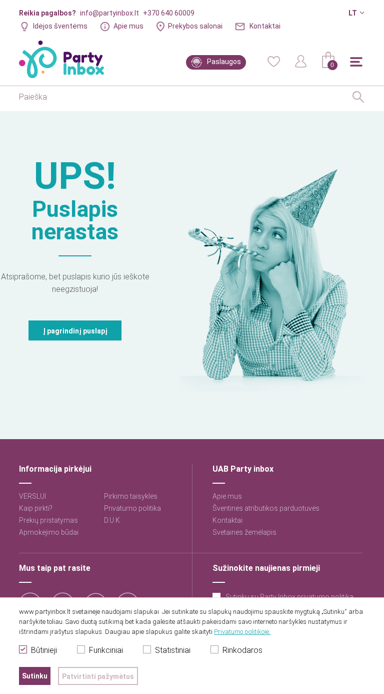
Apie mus (129, 26)
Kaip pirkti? (35, 508)
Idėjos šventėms (60, 26)
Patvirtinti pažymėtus (98, 676)
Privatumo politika (132, 508)
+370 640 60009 (168, 13)
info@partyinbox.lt (109, 13)
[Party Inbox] (61, 59)
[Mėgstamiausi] (273, 60)
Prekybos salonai (195, 26)
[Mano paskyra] (301, 60)
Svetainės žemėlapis (244, 532)
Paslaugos (224, 62)
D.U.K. (113, 520)
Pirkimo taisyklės (131, 496)
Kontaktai (265, 26)
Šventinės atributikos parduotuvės (266, 508)
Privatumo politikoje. (242, 631)
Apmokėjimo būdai (48, 532)
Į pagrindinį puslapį (75, 331)
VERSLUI (32, 496)
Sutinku (35, 676)
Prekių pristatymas (48, 520)
